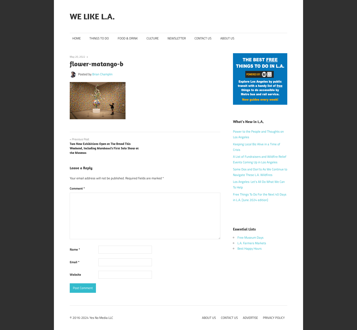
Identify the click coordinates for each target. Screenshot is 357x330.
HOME (76, 38)
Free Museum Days (250, 237)
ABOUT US (227, 38)
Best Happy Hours (249, 248)
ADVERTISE (250, 317)
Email (74, 262)
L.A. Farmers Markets (251, 243)
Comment (77, 188)
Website (75, 274)
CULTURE (153, 38)
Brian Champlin (102, 74)
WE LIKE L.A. (92, 16)
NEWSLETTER (177, 38)
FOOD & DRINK (128, 38)
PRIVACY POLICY (274, 317)
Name (75, 249)
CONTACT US (202, 38)
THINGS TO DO (99, 38)
